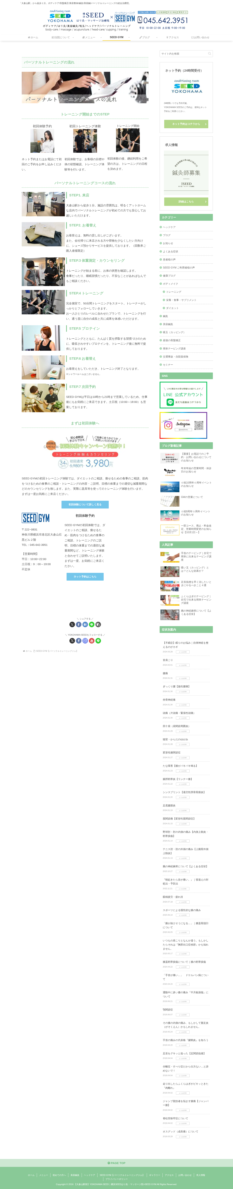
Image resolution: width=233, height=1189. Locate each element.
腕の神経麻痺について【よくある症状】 (185, 866)
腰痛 (165, 673)
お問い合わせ (185, 1175)
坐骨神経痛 (169, 699)
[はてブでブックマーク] (85, 624)
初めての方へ (59, 1175)
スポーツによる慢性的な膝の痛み (182, 910)
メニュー (43, 1175)
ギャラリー (154, 1175)
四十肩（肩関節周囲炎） (177, 726)
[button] (98, 624)
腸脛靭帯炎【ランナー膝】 (178, 779)
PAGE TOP (117, 1163)
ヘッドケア (89, 1175)
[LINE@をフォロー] (98, 641)
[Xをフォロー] (72, 641)
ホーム (31, 1175)
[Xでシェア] (72, 624)
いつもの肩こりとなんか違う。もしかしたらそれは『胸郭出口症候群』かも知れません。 (185, 944)
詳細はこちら (186, 201)
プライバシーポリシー (117, 1179)
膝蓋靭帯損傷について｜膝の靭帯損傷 (184, 962)
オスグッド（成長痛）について (180, 1131)
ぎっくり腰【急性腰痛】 (177, 686)
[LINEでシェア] (91, 624)
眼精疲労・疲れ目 (173, 897)
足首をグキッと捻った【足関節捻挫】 (184, 1053)
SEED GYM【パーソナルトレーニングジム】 (122, 1175)
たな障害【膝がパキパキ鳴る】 (180, 765)
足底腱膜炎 (169, 805)
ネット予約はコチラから (186, 124)
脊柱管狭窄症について (175, 1118)
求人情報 (200, 1175)
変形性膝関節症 (172, 752)
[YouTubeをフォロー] (91, 641)
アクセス (169, 1175)
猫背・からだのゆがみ (175, 739)
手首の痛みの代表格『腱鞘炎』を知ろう (185, 1040)
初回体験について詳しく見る (85, 504)
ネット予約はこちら (85, 576)
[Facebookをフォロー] (78, 641)
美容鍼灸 (75, 1175)
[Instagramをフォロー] (85, 641)
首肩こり (168, 660)
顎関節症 (168, 1009)
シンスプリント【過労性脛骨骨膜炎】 (184, 792)
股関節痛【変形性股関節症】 (179, 818)
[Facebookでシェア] (78, 624)
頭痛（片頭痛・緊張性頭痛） (179, 713)
